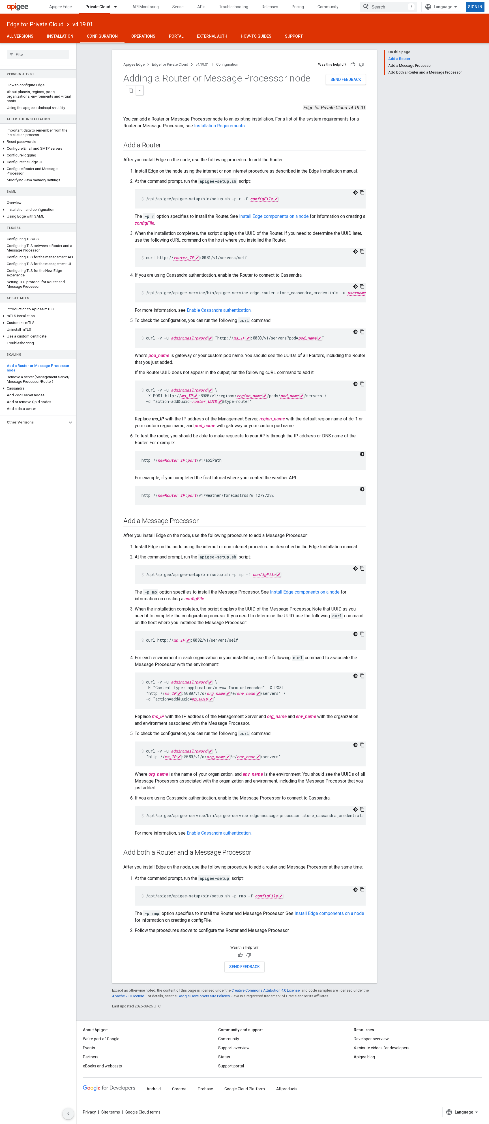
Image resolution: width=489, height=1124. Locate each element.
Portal (176, 36)
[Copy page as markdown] (131, 90)
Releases (270, 7)
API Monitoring (145, 7)
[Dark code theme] (355, 192)
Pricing (298, 7)
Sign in (475, 7)
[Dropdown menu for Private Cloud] (118, 7)
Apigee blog (364, 1057)
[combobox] (388, 7)
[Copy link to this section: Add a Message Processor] (204, 521)
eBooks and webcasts (102, 1066)
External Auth (212, 36)
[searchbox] (38, 54)
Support (294, 36)
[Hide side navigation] (68, 1113)
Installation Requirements (219, 125)
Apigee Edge (60, 7)
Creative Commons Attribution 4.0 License (265, 990)
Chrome (179, 1089)
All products (286, 1089)
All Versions (20, 36)
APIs (201, 7)
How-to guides (256, 36)
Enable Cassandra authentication (219, 310)
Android (154, 1089)
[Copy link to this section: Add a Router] (166, 145)
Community (328, 7)
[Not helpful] (361, 64)
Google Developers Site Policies (203, 996)
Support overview (234, 1048)
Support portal (231, 1066)
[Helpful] (353, 64)
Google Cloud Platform (244, 1089)
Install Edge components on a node (274, 216)
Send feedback (346, 79)
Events (89, 1048)
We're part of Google (101, 1039)
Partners (90, 1057)
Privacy (89, 1112)
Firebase (205, 1089)
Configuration (102, 36)
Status (224, 1057)
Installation (60, 36)
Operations (143, 36)
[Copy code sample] (362, 192)
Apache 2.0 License (128, 996)
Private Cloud (97, 7)
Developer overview (371, 1039)
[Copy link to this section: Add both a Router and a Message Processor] (257, 853)
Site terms (110, 1112)
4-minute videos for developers (381, 1048)
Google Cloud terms (142, 1112)
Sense (178, 7)
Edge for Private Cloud (35, 24)
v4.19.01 (82, 24)
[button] (38, 141)
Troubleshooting (233, 7)
